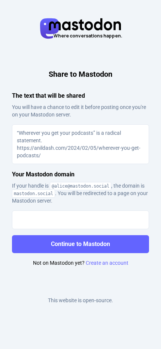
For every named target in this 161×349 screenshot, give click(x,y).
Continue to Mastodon (80, 244)
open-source (97, 300)
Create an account (107, 263)
